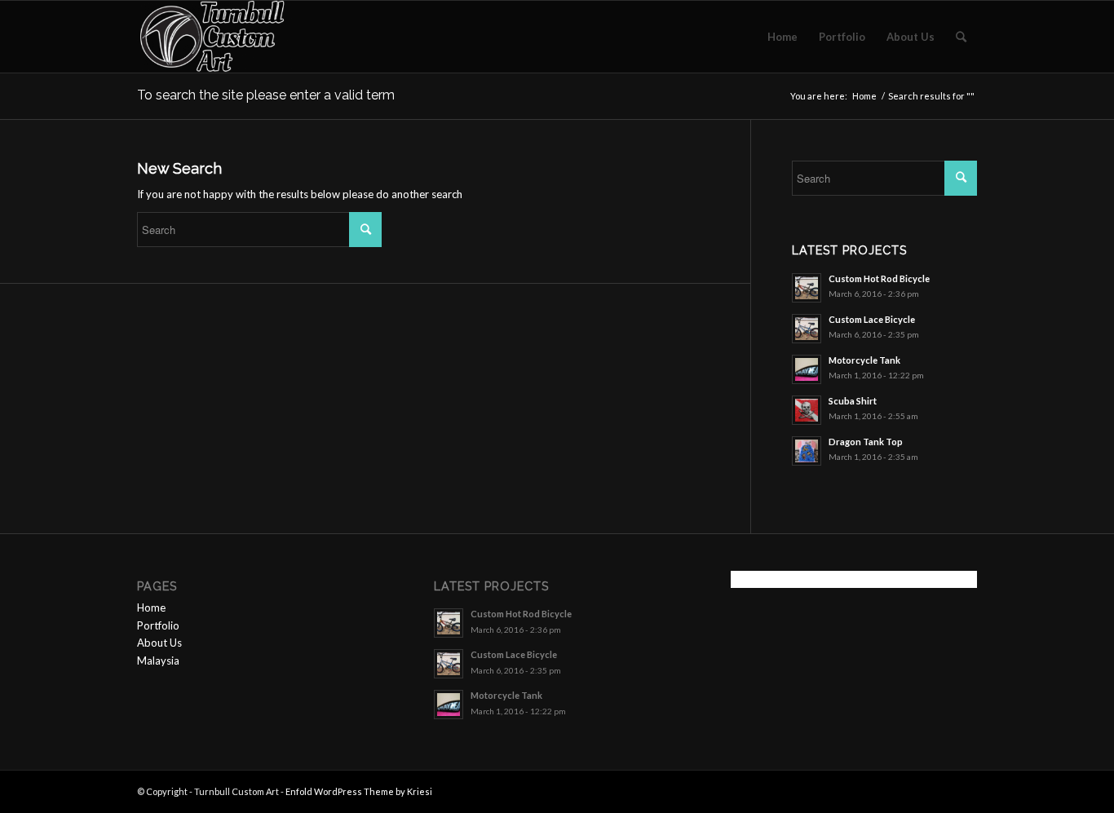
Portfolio (158, 625)
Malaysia (158, 660)
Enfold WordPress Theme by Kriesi (358, 791)
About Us (159, 642)
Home (864, 96)
